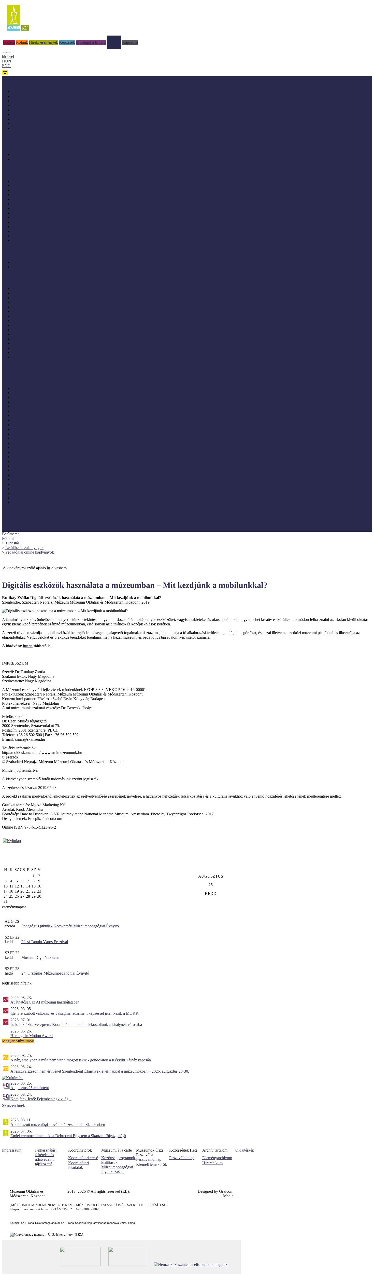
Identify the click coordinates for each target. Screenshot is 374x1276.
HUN (6, 61)
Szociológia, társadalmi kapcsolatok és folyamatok (52, 498)
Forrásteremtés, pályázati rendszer (39, 406)
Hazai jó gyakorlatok (29, 185)
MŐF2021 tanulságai (29, 194)
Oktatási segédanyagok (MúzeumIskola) (44, 119)
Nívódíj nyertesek (26, 181)
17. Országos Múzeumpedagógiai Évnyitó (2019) (52, 302)
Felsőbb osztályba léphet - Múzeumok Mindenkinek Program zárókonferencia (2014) (80, 339)
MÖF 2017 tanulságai (29, 217)
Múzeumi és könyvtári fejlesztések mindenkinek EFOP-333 (50, 375)
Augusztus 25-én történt (29, 1088)
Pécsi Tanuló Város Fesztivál (44, 942)
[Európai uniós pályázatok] (12, 840)
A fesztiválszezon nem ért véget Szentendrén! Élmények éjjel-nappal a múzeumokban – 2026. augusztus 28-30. (99, 1071)
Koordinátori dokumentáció (24, 529)
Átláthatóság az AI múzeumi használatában (44, 1002)
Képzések (67, 42)
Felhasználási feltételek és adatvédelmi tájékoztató (45, 1157)
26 (17, 896)
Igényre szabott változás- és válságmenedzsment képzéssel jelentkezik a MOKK (74, 1013)
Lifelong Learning (26, 438)
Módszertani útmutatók (30, 110)
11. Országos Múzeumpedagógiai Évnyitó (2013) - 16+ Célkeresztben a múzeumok (79, 311)
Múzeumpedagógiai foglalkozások (117, 1169)
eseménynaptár (14, 907)
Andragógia (21, 388)
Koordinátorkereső (83, 1158)
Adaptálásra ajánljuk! (19, 78)
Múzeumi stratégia (27, 457)
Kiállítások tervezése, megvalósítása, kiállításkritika (53, 425)
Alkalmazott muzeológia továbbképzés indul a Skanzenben (57, 1124)
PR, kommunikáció (27, 484)
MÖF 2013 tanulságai (29, 236)
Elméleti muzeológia (28, 393)
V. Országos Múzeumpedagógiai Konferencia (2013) (54, 343)
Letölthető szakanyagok (24, 547)
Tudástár (114, 38)
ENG (6, 65)
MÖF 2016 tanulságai (29, 222)
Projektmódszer (24, 489)
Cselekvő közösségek (19, 370)
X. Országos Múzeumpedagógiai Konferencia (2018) (55, 325)
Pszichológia (22, 493)
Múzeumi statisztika (28, 452)
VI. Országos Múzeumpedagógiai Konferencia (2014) (55, 334)
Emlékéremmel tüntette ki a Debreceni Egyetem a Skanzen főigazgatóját (68, 1136)
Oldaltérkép (244, 1150)
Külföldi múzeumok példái (33, 190)
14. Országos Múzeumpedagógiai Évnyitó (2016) (52, 307)
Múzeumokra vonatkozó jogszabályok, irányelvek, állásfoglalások (65, 466)
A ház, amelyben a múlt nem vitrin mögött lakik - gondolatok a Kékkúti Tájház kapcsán (80, 1060)
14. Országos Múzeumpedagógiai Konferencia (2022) (55, 288)
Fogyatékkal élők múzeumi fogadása (41, 402)
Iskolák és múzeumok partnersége (39, 154)
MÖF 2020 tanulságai (29, 199)
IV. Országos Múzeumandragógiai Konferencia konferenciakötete (65, 320)
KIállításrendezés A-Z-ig (32, 159)
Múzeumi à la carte (91, 42)
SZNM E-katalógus (18, 515)
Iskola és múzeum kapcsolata (35, 415)
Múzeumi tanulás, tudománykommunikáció (47, 461)
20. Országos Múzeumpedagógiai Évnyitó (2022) (52, 293)
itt (48, 568)
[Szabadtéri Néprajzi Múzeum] (18, 32)
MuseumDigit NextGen (40, 957)
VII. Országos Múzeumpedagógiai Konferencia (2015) (56, 330)
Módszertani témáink (19, 141)
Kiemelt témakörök (151, 1164)
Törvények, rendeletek (20, 520)
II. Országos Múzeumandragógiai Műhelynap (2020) (54, 204)
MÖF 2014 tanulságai (29, 231)
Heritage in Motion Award (31, 1035)
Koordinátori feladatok (78, 1165)
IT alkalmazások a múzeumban (37, 420)
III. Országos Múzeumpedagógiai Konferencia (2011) (55, 352)
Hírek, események (43, 42)
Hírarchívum (212, 1163)
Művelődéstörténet (27, 475)
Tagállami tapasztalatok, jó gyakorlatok (43, 240)
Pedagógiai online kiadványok (36, 101)
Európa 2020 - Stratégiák (32, 128)
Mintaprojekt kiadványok (32, 96)
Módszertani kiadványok (32, 91)
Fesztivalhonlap (148, 1159)
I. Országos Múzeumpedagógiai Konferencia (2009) (54, 357)
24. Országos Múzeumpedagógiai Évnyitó (55, 973)
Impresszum (11, 1150)
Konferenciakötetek (28, 123)
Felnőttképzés (23, 397)
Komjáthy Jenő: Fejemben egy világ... (40, 1099)
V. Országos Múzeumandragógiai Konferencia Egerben (56, 316)
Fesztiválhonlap (181, 1158)
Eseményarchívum (217, 1158)
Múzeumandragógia (28, 443)
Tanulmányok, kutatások (32, 114)
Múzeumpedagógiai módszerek (37, 470)
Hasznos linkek (14, 525)
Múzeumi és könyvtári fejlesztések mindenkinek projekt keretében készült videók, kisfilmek (85, 262)
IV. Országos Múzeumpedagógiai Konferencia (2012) (55, 348)
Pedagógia (20, 479)
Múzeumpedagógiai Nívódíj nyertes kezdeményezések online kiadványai (70, 105)
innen (28, 646)
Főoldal (9, 42)
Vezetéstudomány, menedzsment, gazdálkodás (49, 502)
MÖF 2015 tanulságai (29, 226)
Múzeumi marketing (28, 447)
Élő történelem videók (30, 267)
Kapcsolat (130, 42)
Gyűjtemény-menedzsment (33, 411)
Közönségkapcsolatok (30, 429)
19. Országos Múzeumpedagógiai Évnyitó (46, 298)
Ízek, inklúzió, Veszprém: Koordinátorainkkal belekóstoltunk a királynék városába (76, 1024)
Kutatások (20, 434)
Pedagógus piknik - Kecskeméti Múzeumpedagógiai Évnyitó (70, 926)
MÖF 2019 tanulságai (29, 208)
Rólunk (22, 42)
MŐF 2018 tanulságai (29, 213)
